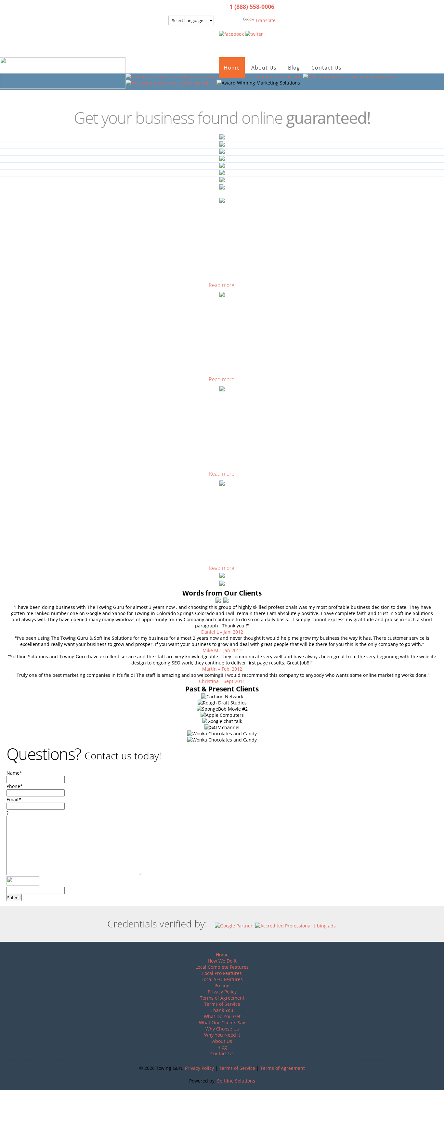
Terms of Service (222, 1004)
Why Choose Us (222, 1029)
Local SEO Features (222, 979)
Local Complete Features (222, 967)
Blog (294, 67)
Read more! (222, 285)
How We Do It (222, 961)
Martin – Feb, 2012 (222, 669)
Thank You (222, 1010)
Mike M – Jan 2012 (222, 650)
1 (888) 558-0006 (251, 6)
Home (232, 67)
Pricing (222, 985)
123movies (11, 1093)
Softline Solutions (236, 1081)
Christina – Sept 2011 (222, 681)
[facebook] (231, 34)
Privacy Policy (222, 992)
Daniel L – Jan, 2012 (222, 632)
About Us (264, 67)
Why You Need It (222, 1035)
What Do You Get (222, 1016)
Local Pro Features (222, 973)
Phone (15, 786)
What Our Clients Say (222, 1022)
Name (14, 773)
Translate (265, 20)
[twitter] (254, 34)
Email (14, 799)
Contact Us (326, 67)
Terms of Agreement (222, 998)
